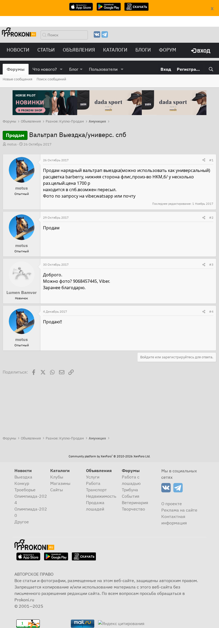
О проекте (171, 503)
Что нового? (45, 69)
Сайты (56, 489)
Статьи (46, 50)
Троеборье (25, 489)
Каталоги (115, 50)
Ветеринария (135, 502)
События (130, 496)
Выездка (23, 477)
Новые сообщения (17, 79)
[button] (61, 69)
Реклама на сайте (179, 510)
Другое (21, 521)
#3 (211, 264)
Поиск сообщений (51, 79)
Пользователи (103, 69)
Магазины (60, 483)
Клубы (56, 477)
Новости (18, 50)
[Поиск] (210, 69)
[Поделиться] (203, 160)
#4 (211, 311)
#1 (211, 160)
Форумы (16, 69)
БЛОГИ (143, 50)
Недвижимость (101, 496)
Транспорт (96, 489)
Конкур (21, 483)
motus (12, 144)
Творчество (133, 509)
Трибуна (130, 489)
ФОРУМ (167, 50)
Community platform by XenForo (109, 456)
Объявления (79, 50)
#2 (211, 217)
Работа (93, 483)
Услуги (92, 477)
